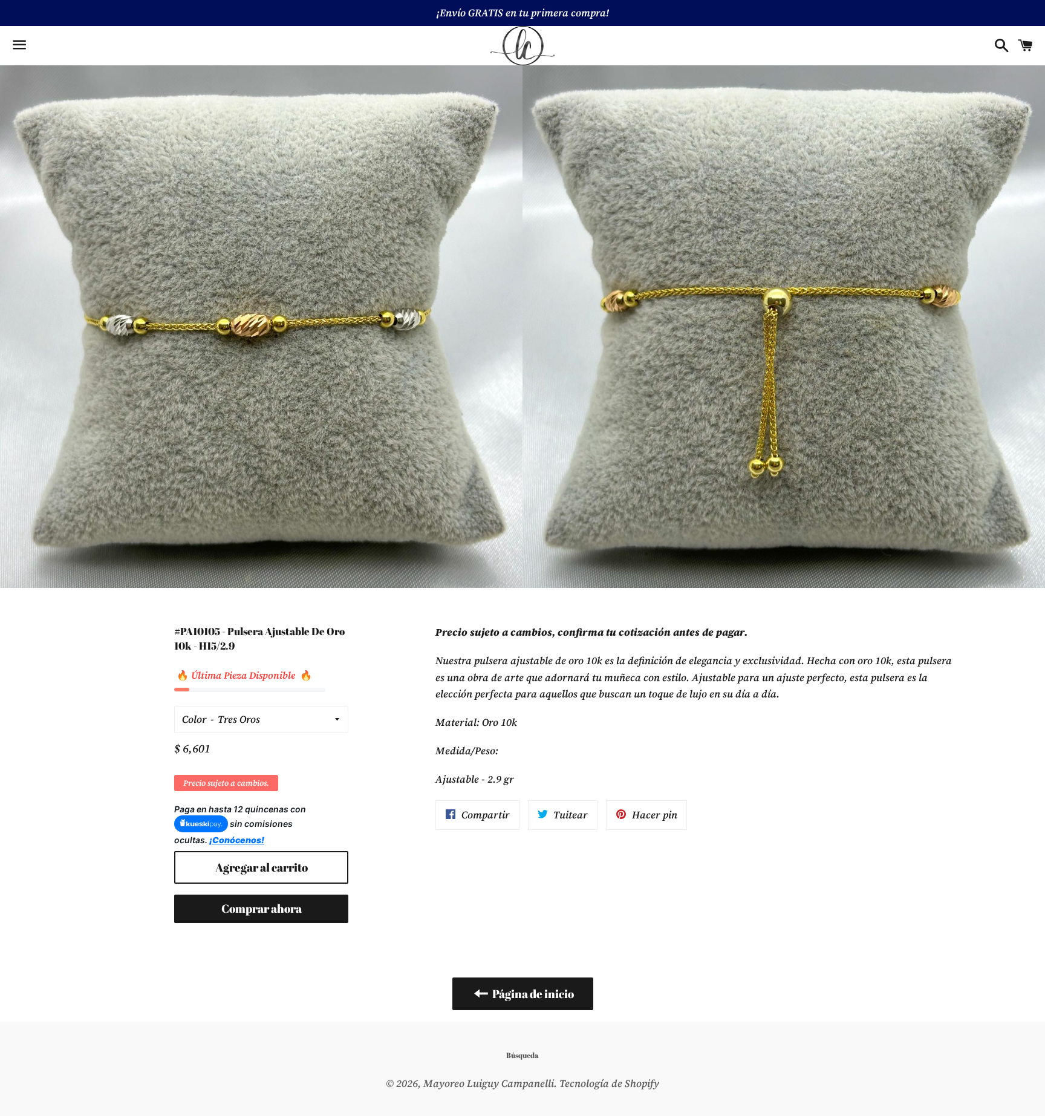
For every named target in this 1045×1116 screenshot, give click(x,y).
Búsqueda (522, 1055)
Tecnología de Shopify (609, 1083)
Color (194, 719)
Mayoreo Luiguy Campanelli (488, 1083)
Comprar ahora (261, 908)
